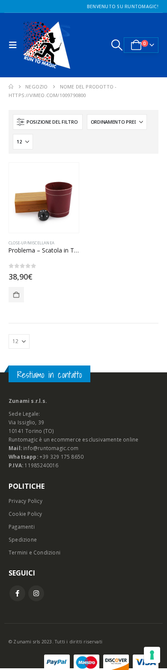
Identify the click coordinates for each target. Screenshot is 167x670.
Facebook (17, 593)
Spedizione (23, 539)
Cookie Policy (25, 513)
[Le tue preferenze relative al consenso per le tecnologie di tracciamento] (152, 655)
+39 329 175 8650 (61, 456)
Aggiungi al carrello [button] (16, 294)
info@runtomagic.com (50, 448)
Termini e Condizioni (34, 552)
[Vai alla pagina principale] (11, 86)
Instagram (36, 593)
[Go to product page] (44, 198)
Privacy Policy (25, 500)
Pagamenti (22, 526)
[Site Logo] (46, 45)
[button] (15, 45)
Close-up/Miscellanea (31, 243)
